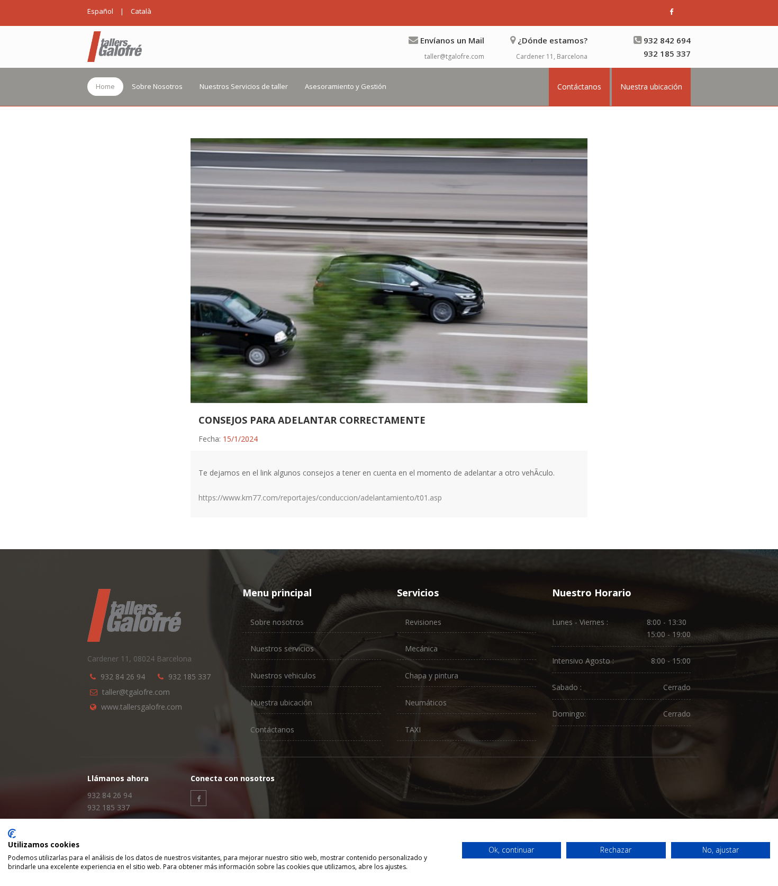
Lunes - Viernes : (580, 622)
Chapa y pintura (431, 675)
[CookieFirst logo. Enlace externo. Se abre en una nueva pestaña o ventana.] (12, 833)
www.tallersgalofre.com (141, 707)
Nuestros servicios (282, 648)
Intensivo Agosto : (583, 661)
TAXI (413, 729)
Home (105, 86)
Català (141, 11)
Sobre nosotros (277, 622)
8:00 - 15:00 (671, 661)
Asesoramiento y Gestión (345, 86)
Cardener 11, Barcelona (551, 56)
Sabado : (567, 687)
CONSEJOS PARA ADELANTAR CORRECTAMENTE (312, 420)
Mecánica (421, 648)
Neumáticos (426, 702)
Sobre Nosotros (157, 86)
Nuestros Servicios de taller (244, 86)
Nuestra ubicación (651, 87)
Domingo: (569, 714)
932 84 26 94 (123, 677)
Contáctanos (579, 87)
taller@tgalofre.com (454, 56)
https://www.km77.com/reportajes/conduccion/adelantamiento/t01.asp (320, 498)
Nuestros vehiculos (283, 675)
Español (100, 11)
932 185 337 (189, 677)
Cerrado (677, 687)
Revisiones (423, 622)
